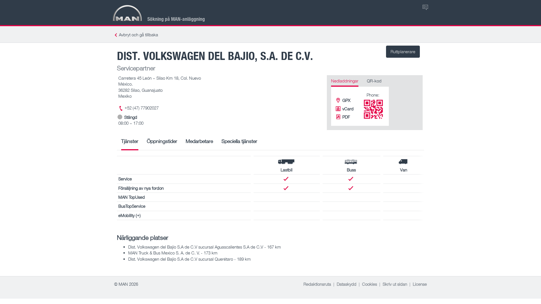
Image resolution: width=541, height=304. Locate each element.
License (420, 284)
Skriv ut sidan (395, 284)
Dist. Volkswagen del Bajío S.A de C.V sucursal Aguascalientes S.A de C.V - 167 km (204, 246)
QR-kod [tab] (374, 80)
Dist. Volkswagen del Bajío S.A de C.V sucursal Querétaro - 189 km (189, 258)
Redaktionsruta (317, 284)
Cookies (369, 284)
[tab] (129, 143)
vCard (348, 108)
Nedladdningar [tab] (344, 80)
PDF (346, 116)
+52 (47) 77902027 (142, 107)
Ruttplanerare (403, 51)
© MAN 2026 (126, 284)
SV (425, 6)
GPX (346, 100)
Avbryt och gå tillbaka (138, 34)
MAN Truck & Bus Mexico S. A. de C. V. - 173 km (173, 252)
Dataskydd (346, 284)
